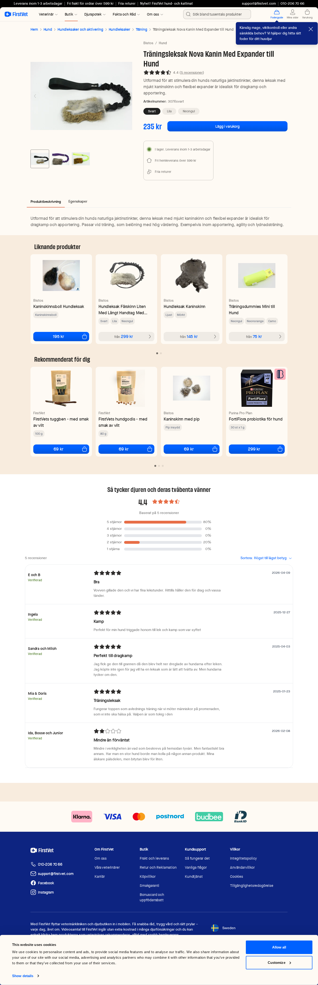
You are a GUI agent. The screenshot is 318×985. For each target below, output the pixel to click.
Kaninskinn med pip (182, 419)
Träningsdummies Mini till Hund (252, 310)
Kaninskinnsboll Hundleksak (58, 306)
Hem (34, 29)
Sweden (228, 928)
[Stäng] (311, 29)
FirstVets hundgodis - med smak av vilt (122, 422)
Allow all (279, 947)
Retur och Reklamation (158, 867)
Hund (48, 29)
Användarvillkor (242, 867)
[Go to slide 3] (80, 159)
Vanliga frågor (196, 867)
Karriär (100, 876)
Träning (141, 29)
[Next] (127, 96)
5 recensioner (192, 72)
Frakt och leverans (154, 858)
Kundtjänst (194, 876)
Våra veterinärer (107, 867)
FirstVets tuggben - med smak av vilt (61, 422)
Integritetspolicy (243, 858)
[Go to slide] (157, 353)
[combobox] (217, 14)
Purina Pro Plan (240, 413)
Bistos (148, 43)
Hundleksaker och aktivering (80, 29)
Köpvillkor (147, 876)
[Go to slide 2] (60, 159)
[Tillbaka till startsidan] (16, 14)
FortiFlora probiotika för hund (256, 419)
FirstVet (39, 413)
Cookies (236, 876)
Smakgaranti (149, 885)
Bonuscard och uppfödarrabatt (152, 897)
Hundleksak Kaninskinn (184, 306)
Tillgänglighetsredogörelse (251, 885)
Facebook (46, 883)
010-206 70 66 (50, 864)
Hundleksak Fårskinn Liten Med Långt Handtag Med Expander (122, 310)
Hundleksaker (119, 29)
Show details (22, 976)
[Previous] (35, 96)
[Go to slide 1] (39, 159)
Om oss (101, 858)
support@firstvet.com (259, 3)
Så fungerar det (197, 858)
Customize (276, 962)
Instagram (46, 892)
